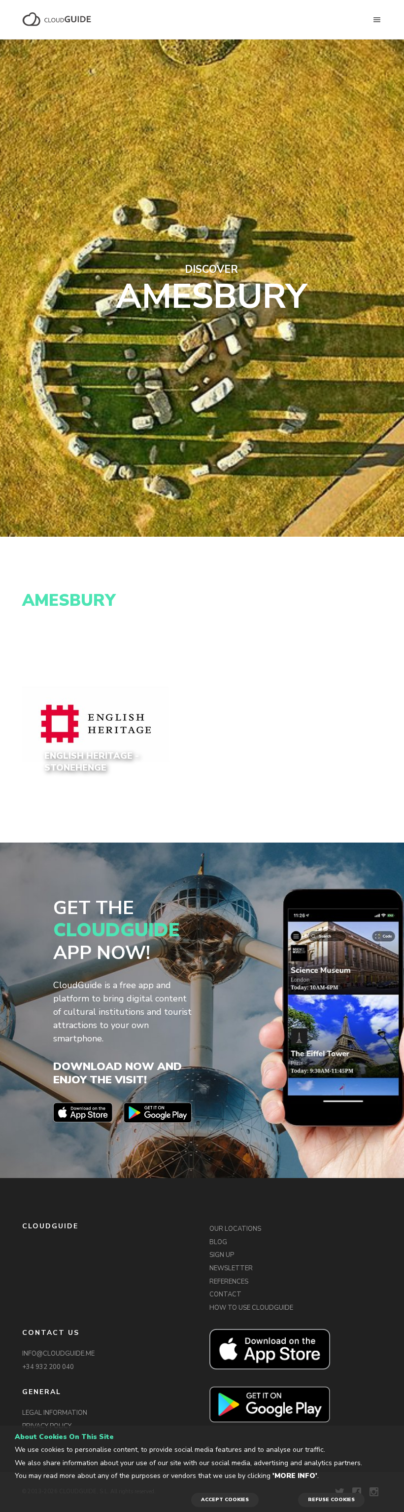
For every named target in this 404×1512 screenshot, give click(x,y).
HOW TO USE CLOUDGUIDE (251, 1307)
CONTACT (225, 1294)
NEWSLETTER (231, 1268)
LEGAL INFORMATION (54, 1412)
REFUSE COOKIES (331, 1499)
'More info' (294, 1475)
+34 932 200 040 (48, 1367)
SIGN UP (221, 1255)
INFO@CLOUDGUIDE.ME (58, 1353)
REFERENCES (228, 1281)
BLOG (218, 1242)
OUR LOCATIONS (235, 1228)
